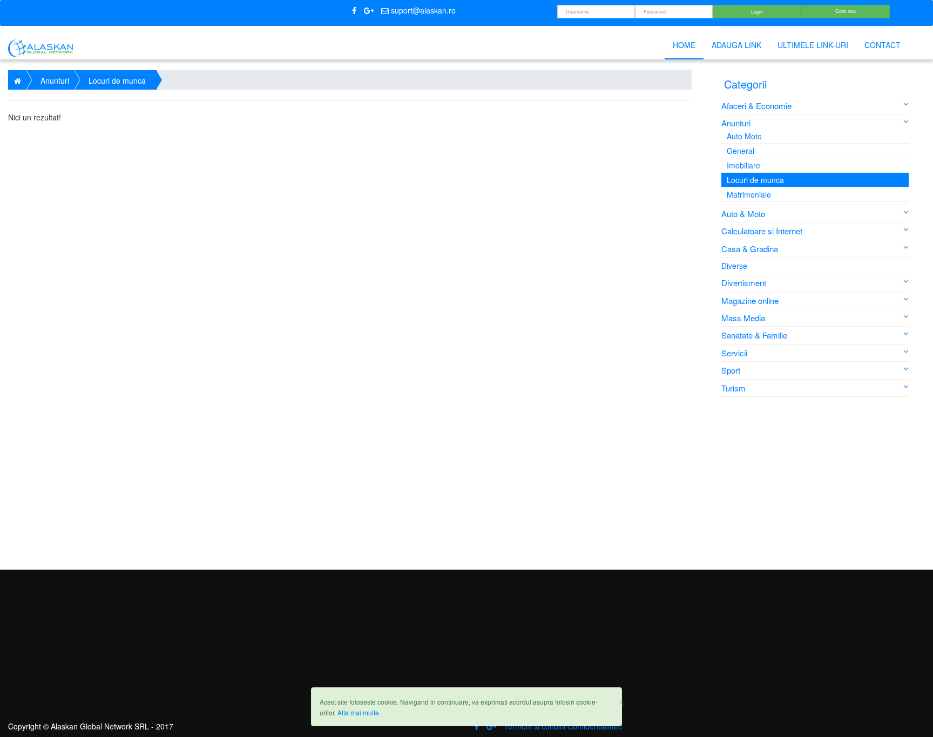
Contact (882, 44)
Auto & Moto (743, 213)
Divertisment (743, 282)
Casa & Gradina (749, 248)
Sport (730, 370)
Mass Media (743, 317)
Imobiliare (743, 165)
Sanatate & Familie (754, 335)
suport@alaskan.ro (422, 10)
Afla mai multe (358, 712)
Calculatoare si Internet (761, 230)
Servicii (734, 353)
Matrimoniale (749, 194)
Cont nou (845, 11)
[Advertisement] (816, 483)
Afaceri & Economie (756, 105)
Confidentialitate (595, 726)
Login (757, 11)
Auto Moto (744, 136)
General (740, 150)
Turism (733, 388)
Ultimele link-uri (813, 44)
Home (684, 44)
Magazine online (750, 300)
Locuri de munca (755, 179)
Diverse (734, 265)
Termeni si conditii (534, 726)
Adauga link (736, 44)
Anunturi (736, 123)
